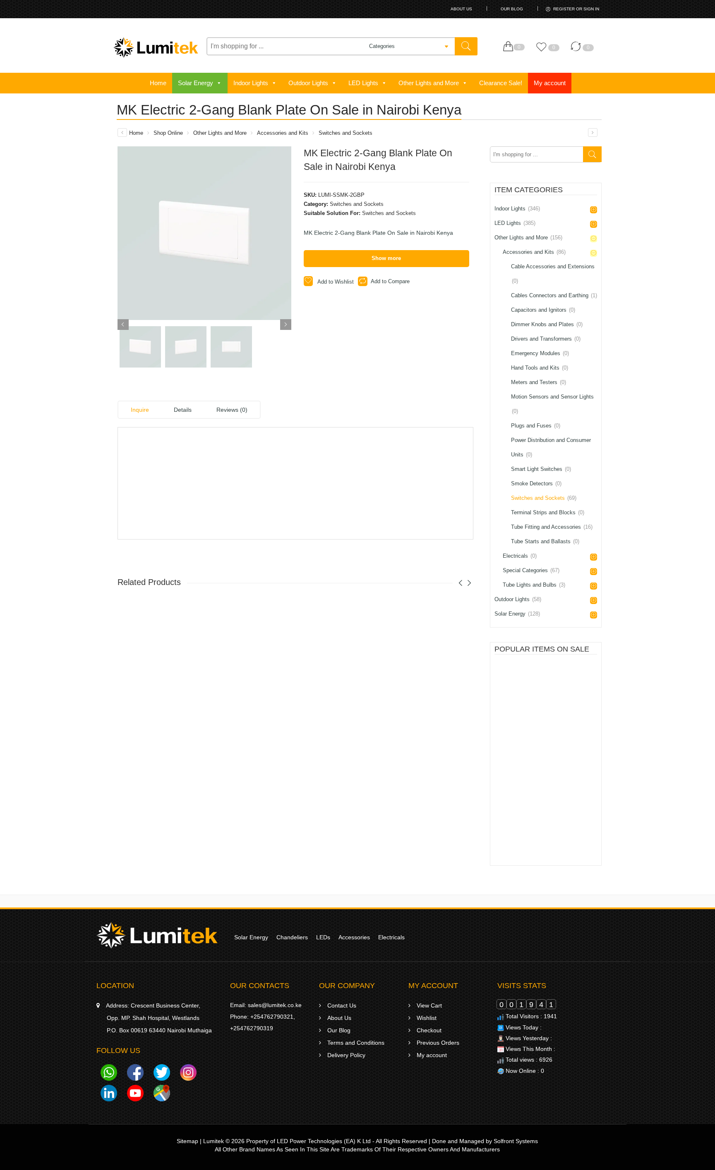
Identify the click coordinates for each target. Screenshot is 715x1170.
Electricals (520, 556)
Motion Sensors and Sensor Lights (552, 404)
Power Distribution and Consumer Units (551, 447)
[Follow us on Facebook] (135, 1074)
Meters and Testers (538, 382)
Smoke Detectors (536, 483)
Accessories (354, 937)
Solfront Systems (516, 1141)
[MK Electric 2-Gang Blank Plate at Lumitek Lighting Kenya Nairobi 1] (204, 233)
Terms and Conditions (355, 1042)
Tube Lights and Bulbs (534, 585)
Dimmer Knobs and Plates (547, 324)
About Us (461, 9)
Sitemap (187, 1141)
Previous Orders (438, 1042)
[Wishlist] (543, 51)
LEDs (323, 937)
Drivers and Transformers (546, 339)
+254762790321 (271, 1016)
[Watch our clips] (135, 1094)
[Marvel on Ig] (188, 1074)
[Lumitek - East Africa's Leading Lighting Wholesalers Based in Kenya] (155, 47)
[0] (510, 46)
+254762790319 (251, 1028)
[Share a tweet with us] (161, 1074)
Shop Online (168, 133)
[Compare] (577, 51)
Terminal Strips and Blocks (547, 512)
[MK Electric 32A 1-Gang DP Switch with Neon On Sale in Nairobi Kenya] (592, 132)
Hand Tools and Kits (539, 368)
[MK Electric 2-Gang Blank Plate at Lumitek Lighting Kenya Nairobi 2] (185, 347)
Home (158, 82)
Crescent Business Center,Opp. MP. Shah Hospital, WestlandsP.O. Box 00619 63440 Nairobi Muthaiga (159, 1018)
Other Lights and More (428, 82)
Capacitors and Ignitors (543, 310)
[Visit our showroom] (161, 1094)
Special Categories (531, 570)
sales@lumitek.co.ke (275, 1005)
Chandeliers (292, 937)
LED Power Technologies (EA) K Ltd (324, 1141)
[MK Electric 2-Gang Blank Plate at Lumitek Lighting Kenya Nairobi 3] (231, 347)
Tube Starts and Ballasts (545, 541)
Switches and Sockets (345, 133)
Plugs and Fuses (535, 426)
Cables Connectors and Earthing (554, 295)
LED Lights (363, 82)
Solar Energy (195, 82)
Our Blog (512, 9)
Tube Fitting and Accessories (552, 527)
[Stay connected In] (108, 1094)
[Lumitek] (157, 934)
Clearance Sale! (500, 82)
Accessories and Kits (282, 133)
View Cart (429, 1005)
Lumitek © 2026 (224, 1141)
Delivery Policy (346, 1055)
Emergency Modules (540, 353)
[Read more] (528, 713)
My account (550, 82)
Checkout (429, 1030)
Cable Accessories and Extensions (553, 273)
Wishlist (427, 1018)
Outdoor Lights (308, 82)
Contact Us (341, 1005)
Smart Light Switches (541, 469)
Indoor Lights (250, 82)
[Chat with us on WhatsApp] (108, 1074)
